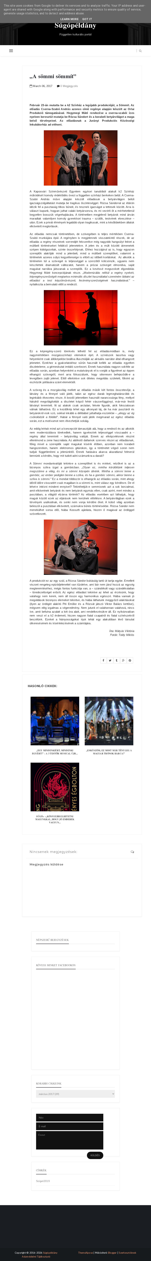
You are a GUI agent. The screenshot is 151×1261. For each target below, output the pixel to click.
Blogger (112, 1252)
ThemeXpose (85, 1252)
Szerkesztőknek (127, 1252)
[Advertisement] (24, 1229)
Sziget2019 (43, 1181)
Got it (87, 19)
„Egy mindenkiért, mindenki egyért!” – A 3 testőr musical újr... (55, 752)
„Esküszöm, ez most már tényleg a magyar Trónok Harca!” (109, 752)
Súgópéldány (75, 25)
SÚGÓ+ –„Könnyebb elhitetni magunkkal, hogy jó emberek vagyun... (54, 819)
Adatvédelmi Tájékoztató (36, 1256)
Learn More (69, 19)
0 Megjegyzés (69, 86)
